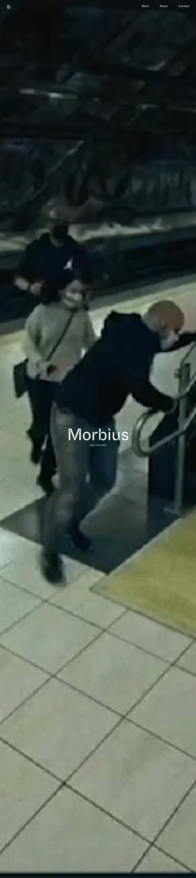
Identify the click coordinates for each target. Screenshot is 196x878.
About (164, 6)
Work (145, 6)
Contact (183, 6)
